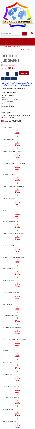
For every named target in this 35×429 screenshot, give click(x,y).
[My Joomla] (17, 3)
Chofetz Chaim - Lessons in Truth (13, 46)
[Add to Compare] (19, 126)
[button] (17, 41)
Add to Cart (23, 73)
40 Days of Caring (26, 50)
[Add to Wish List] (16, 126)
